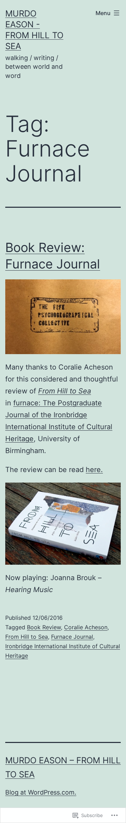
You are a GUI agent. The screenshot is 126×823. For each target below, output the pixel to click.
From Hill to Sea (26, 636)
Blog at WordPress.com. (40, 792)
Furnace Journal (72, 636)
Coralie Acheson (85, 627)
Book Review (44, 627)
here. (94, 469)
